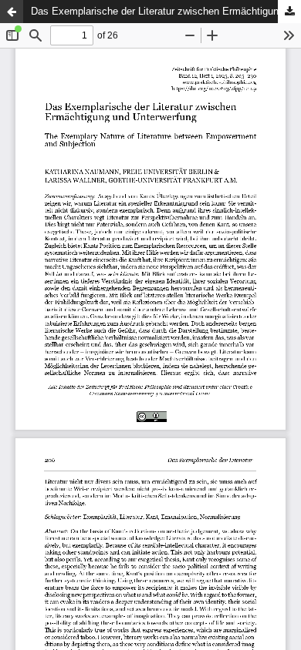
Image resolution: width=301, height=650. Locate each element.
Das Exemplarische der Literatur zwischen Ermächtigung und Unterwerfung (166, 11)
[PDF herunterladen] (289, 11)
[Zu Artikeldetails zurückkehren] (11, 11)
